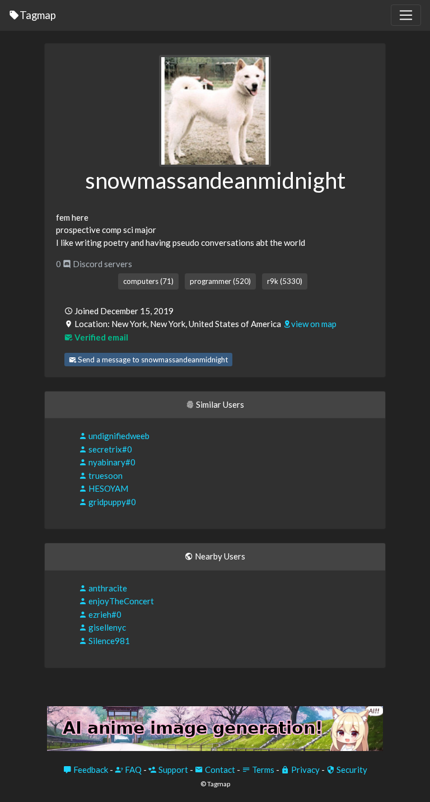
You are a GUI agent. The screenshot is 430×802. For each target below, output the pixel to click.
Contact (219, 769)
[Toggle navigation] (406, 15)
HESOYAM (107, 488)
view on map (313, 324)
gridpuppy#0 (111, 502)
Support (172, 769)
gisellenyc (106, 627)
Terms (262, 769)
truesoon (105, 475)
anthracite (107, 588)
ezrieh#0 (104, 614)
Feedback (90, 769)
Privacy (304, 769)
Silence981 (108, 641)
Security (351, 769)
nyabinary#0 (111, 462)
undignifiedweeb (118, 436)
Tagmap (38, 14)
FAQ (132, 769)
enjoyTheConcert (120, 601)
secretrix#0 (109, 449)
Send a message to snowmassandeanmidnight (152, 359)
